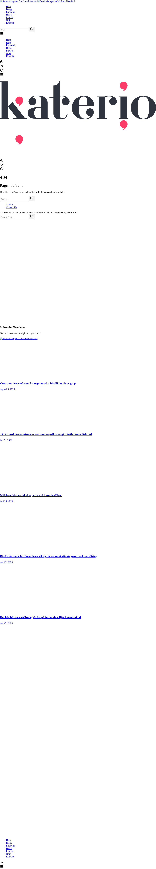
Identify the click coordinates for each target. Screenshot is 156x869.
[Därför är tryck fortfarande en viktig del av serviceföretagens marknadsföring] (78, 527)
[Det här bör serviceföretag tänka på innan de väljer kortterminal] (78, 588)
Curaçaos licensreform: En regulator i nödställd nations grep (38, 383)
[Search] (32, 29)
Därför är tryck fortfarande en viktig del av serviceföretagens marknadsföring (48, 556)
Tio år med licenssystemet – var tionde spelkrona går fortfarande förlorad (46, 434)
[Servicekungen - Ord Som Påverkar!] (18, 1)
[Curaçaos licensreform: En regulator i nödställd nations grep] (78, 359)
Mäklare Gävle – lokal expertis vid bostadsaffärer (31, 495)
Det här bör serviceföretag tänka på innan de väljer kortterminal (40, 617)
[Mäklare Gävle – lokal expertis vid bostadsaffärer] (78, 466)
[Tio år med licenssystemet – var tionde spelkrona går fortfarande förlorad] (78, 410)
